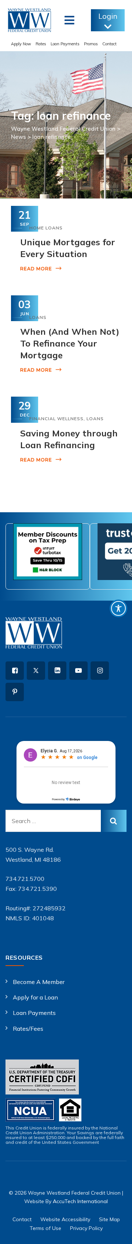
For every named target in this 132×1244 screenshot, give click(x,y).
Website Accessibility (65, 1219)
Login (107, 16)
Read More (36, 268)
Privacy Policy (86, 1228)
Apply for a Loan (35, 997)
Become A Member (39, 981)
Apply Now (21, 43)
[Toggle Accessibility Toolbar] (118, 608)
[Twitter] (36, 670)
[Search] (113, 821)
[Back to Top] (116, 1232)
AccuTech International (80, 1201)
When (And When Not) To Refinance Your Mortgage (69, 343)
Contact (109, 43)
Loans (38, 317)
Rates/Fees (28, 1028)
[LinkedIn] (57, 670)
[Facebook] (15, 670)
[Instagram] (100, 670)
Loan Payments (65, 43)
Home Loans (46, 228)
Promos (91, 43)
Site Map (109, 1219)
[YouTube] (78, 670)
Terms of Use (45, 1228)
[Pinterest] (15, 692)
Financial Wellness (56, 418)
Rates (41, 43)
